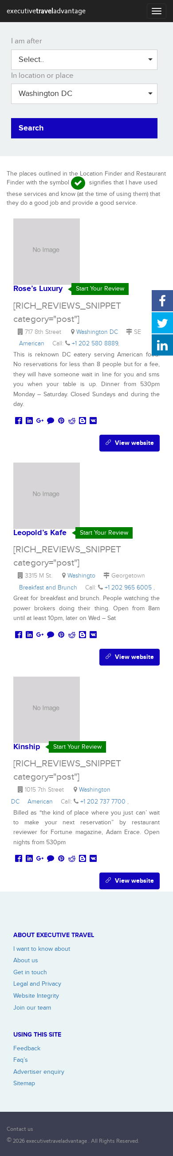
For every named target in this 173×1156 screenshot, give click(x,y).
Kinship (26, 747)
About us (25, 960)
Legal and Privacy (37, 984)
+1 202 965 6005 (129, 587)
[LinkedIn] (29, 421)
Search (31, 128)
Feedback (26, 1048)
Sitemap (24, 1083)
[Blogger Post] (82, 421)
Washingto (83, 575)
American (33, 343)
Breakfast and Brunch (50, 587)
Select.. (31, 59)
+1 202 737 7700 (103, 801)
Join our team (32, 1007)
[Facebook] (18, 421)
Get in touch (30, 972)
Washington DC (45, 93)
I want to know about (41, 949)
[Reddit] (72, 421)
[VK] (93, 421)
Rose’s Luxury (38, 289)
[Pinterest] (61, 421)
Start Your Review (100, 288)
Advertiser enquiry (38, 1072)
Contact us (20, 1129)
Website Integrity (36, 995)
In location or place (42, 75)
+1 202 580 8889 (95, 343)
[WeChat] (50, 421)
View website (132, 443)
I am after (26, 41)
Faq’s (20, 1060)
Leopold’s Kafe (40, 533)
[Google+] (40, 421)
